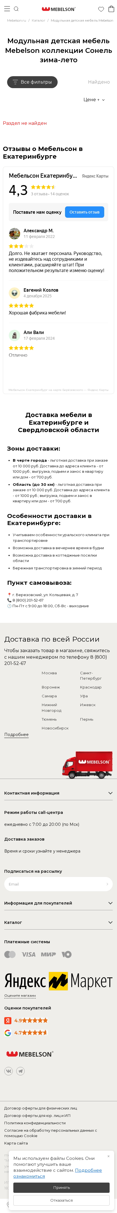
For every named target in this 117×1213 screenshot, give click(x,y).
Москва (49, 673)
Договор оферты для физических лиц (40, 1108)
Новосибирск (55, 728)
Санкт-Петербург (91, 676)
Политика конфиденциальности (35, 1123)
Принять (61, 1187)
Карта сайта (16, 1143)
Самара (49, 696)
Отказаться (61, 1200)
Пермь (86, 719)
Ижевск (87, 704)
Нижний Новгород (51, 707)
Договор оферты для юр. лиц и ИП (37, 1115)
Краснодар (91, 687)
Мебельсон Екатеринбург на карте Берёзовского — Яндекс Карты (58, 390)
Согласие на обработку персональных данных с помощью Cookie (50, 1133)
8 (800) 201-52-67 (27, 600)
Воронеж (51, 687)
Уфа (84, 696)
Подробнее (16, 734)
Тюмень (49, 719)
